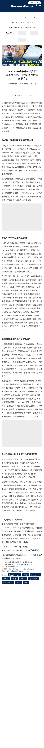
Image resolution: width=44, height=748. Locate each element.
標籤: (4, 575)
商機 (14, 579)
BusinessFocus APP (15, 567)
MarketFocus (24, 571)
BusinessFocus (26, 564)
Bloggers (36, 18)
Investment (18, 18)
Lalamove (7, 582)
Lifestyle (30, 22)
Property (14, 22)
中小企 (6, 579)
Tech (22, 22)
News (33, 84)
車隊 (18, 582)
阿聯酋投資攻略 (30, 27)
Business (7, 18)
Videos (27, 18)
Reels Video (10, 33)
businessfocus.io (27, 569)
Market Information (15, 27)
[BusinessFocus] (22, 6)
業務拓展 (33, 579)
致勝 (26, 582)
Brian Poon (17, 95)
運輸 (25, 575)
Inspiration (13, 84)
